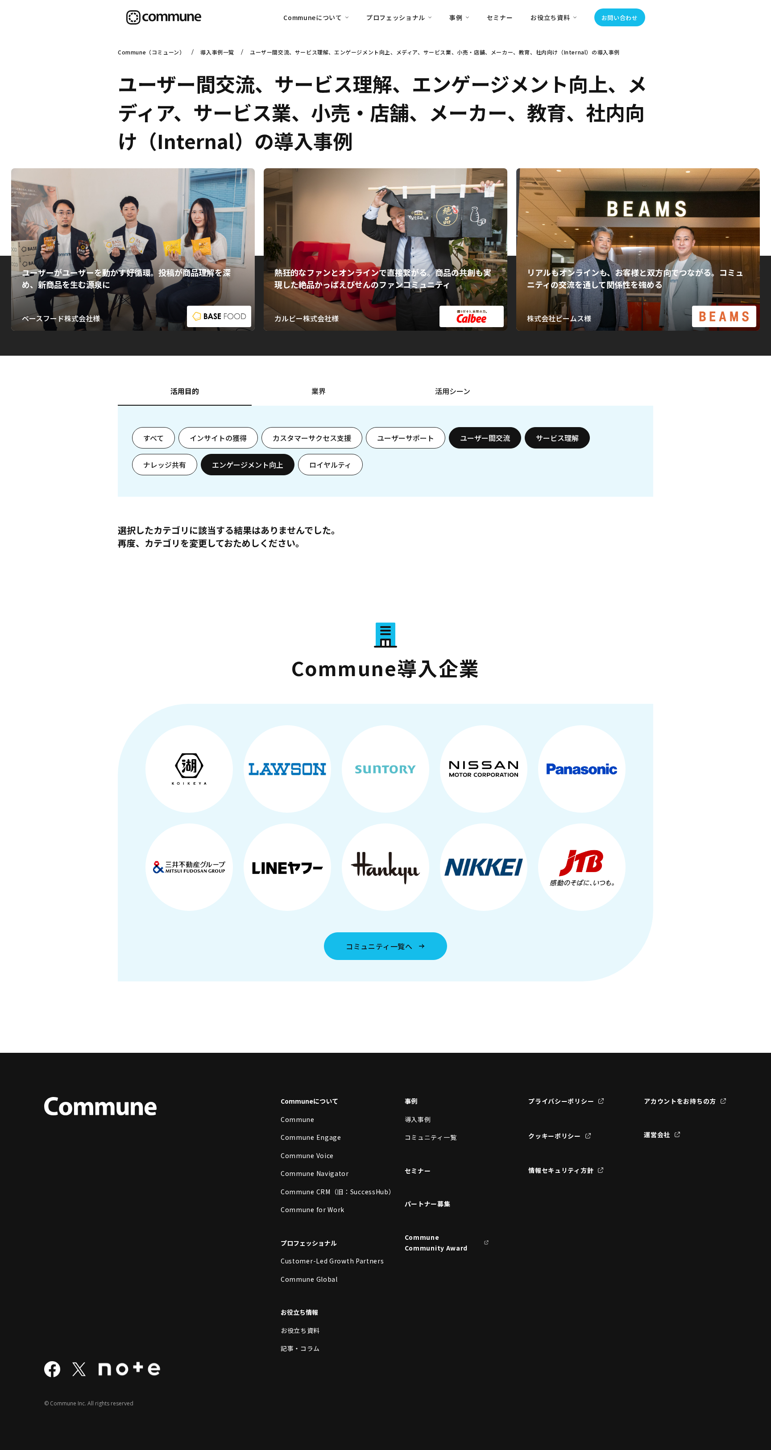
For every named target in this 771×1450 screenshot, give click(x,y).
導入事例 (418, 1119)
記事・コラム (300, 1348)
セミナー (500, 17)
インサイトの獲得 (218, 437)
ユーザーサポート (405, 437)
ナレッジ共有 (164, 464)
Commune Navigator (315, 1173)
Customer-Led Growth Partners (323, 1260)
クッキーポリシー (554, 1135)
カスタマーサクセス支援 (312, 437)
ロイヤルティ (330, 464)
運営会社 (657, 1134)
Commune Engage (311, 1137)
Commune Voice (307, 1155)
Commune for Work (312, 1209)
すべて (153, 437)
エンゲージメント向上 (247, 464)
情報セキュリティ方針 (560, 1170)
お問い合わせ (619, 17)
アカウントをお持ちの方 (680, 1101)
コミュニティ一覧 (431, 1137)
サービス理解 (557, 437)
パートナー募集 (428, 1203)
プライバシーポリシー (561, 1101)
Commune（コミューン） (151, 52)
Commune (298, 1119)
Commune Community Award (436, 1243)
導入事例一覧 (217, 52)
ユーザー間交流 (485, 437)
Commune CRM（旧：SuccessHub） (323, 1191)
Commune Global (309, 1279)
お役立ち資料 (300, 1330)
